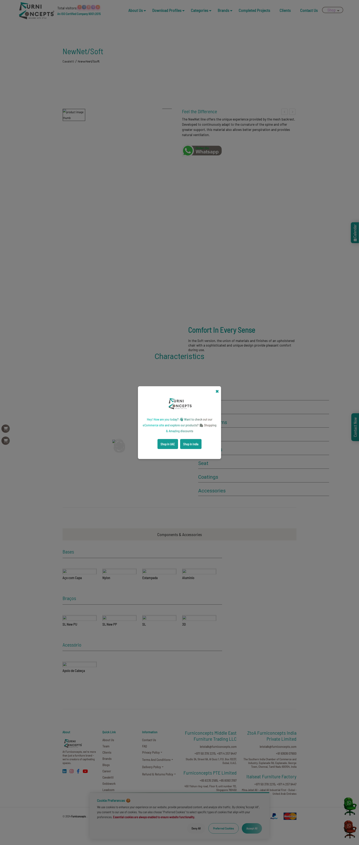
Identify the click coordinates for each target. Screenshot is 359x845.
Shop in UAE (168, 444)
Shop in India (190, 444)
